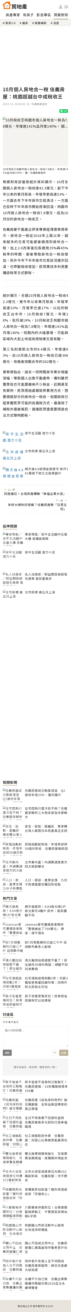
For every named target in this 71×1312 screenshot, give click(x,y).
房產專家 (13, 14)
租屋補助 (41, 23)
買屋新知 (61, 14)
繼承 (25, 23)
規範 (7, 1052)
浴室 (56, 23)
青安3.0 (10, 23)
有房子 (28, 14)
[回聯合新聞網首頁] (7, 5)
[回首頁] (15, 5)
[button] (66, 7)
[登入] (61, 7)
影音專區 (44, 14)
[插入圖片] (55, 1053)
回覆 (63, 1052)
